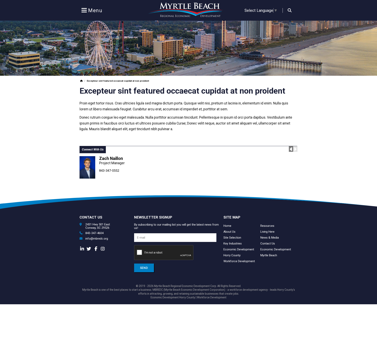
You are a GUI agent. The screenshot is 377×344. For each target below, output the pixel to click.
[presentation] (164, 252)
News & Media (269, 237)
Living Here (267, 231)
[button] (84, 11)
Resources (267, 226)
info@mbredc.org (96, 238)
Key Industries (232, 243)
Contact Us (267, 243)
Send (144, 268)
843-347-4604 (94, 233)
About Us (229, 231)
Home (227, 226)
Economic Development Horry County (173, 297)
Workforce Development (239, 261)
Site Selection (232, 237)
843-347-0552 (109, 170)
